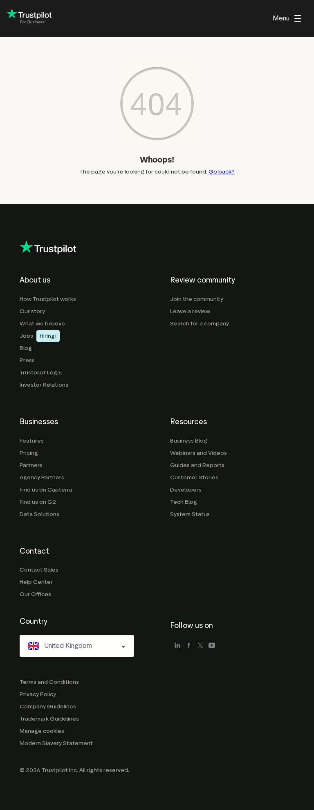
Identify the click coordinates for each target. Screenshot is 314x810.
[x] (200, 646)
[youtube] (212, 646)
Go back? (222, 171)
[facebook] (189, 646)
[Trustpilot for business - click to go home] (29, 18)
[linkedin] (177, 646)
